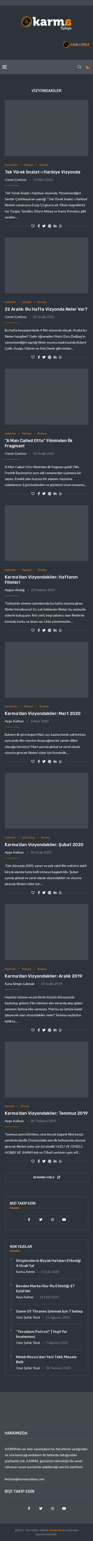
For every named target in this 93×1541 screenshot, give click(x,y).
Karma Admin (25, 1272)
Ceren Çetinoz (15, 180)
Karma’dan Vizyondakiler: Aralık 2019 (43, 976)
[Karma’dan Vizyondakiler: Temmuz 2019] (46, 1069)
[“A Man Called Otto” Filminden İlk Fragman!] (46, 396)
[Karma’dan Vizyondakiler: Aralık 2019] (46, 932)
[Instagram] (53, 1219)
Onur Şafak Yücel (28, 1317)
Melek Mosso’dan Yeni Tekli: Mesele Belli (46, 1359)
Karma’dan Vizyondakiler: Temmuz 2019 (46, 1113)
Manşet (28, 164)
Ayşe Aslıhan (14, 721)
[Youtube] (64, 1219)
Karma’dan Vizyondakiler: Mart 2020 (43, 713)
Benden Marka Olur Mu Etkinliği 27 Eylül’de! (45, 1288)
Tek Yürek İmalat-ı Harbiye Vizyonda (42, 172)
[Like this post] (33, 226)
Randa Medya (58, 1530)
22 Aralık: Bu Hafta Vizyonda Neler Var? (46, 309)
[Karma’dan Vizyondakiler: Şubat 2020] (46, 801)
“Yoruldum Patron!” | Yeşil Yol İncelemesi (41, 1334)
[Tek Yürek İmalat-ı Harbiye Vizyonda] (46, 128)
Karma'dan (11, 164)
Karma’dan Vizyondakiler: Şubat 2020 (44, 844)
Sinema (43, 164)
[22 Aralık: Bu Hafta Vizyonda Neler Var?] (46, 265)
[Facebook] (29, 1219)
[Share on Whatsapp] (60, 226)
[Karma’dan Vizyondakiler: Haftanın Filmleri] (46, 533)
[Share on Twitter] (44, 226)
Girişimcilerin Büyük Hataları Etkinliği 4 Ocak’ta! (48, 1263)
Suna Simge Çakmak (19, 984)
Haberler (10, 301)
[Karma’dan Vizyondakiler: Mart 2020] (46, 670)
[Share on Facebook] (39, 226)
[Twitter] (41, 1219)
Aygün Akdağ (15, 590)
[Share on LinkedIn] (55, 226)
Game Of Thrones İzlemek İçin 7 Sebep (49, 1311)
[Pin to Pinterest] (49, 226)
